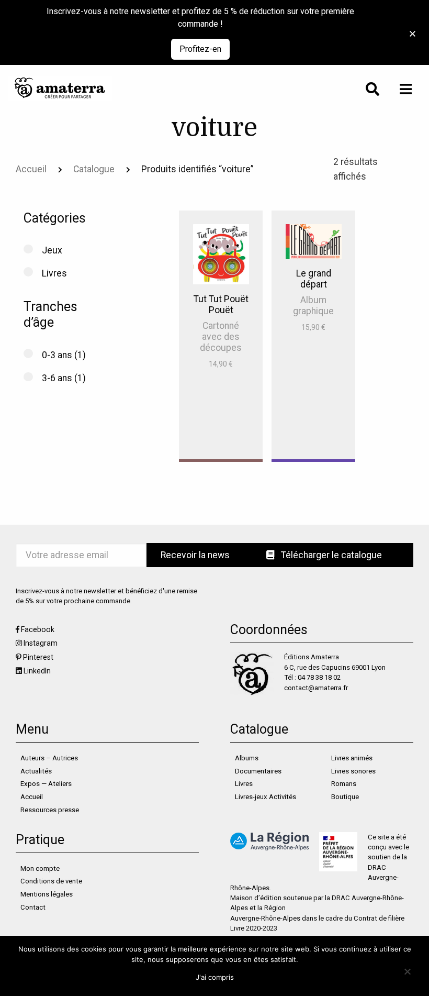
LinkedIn (37, 671)
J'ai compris (215, 977)
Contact (33, 907)
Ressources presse (49, 810)
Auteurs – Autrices (49, 758)
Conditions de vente (51, 881)
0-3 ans (57, 355)
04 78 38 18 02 (319, 677)
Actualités (36, 771)
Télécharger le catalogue (330, 555)
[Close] (409, 28)
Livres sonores (353, 771)
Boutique (345, 797)
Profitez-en (200, 49)
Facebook (37, 629)
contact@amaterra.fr (316, 688)
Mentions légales (46, 894)
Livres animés (351, 758)
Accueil (31, 169)
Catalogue (94, 169)
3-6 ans (57, 378)
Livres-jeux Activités (265, 797)
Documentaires (258, 771)
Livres (54, 273)
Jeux (52, 250)
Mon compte (40, 868)
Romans (343, 784)
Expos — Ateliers (46, 784)
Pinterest (38, 657)
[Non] (406, 971)
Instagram (41, 643)
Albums (246, 758)
